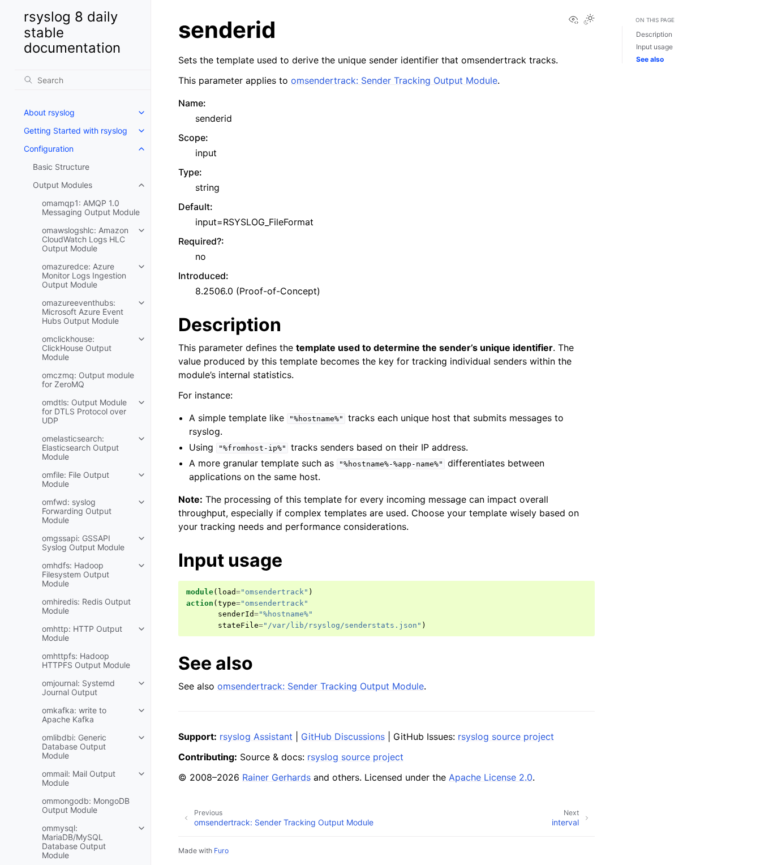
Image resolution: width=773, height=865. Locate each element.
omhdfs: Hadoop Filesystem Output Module (75, 574)
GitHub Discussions (343, 736)
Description (654, 34)
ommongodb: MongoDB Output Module (86, 805)
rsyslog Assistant (256, 736)
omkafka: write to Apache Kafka (74, 714)
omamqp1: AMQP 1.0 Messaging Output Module (91, 207)
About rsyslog (49, 112)
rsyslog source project (506, 736)
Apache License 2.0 (490, 777)
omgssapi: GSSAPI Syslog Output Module (83, 542)
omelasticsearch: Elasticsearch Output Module (80, 447)
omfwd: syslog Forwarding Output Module (76, 511)
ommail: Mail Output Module (78, 778)
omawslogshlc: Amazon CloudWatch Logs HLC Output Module (85, 239)
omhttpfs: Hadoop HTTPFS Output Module (86, 660)
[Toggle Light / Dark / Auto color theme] (589, 20)
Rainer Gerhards (276, 777)
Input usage (654, 46)
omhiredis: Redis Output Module (86, 606)
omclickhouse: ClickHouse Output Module (76, 348)
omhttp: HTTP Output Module (82, 633)
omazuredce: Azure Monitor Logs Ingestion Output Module (84, 275)
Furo (221, 850)
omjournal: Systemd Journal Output (78, 687)
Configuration (49, 148)
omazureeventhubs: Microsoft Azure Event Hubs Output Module (82, 312)
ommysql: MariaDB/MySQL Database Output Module (74, 841)
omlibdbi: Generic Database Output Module (74, 746)
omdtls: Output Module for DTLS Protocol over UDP (84, 411)
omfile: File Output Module (75, 479)
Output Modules (62, 185)
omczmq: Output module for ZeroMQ (88, 379)
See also (650, 59)
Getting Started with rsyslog (75, 130)
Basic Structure (61, 167)
